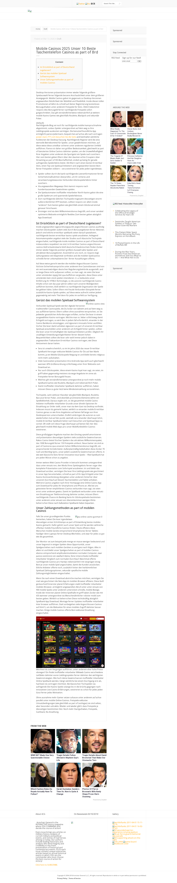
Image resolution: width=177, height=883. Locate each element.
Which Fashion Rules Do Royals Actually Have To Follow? (41, 791)
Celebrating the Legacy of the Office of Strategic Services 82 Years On (126, 212)
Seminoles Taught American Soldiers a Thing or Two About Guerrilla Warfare (127, 223)
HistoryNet (138, 204)
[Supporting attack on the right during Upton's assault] (128, 839)
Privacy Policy (62, 878)
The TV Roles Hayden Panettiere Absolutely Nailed (117, 185)
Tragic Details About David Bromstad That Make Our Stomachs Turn (94, 757)
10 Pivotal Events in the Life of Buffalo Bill (127, 244)
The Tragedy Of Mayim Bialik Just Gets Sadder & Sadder (117, 159)
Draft (45, 29)
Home (38, 29)
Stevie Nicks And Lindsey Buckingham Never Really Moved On (134, 132)
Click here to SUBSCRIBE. (47, 864)
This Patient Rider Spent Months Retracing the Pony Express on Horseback (127, 234)
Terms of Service (75, 878)
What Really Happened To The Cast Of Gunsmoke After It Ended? (118, 132)
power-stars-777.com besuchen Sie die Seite (56, 137)
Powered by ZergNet (100, 800)
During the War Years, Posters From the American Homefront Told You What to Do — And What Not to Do (128, 254)
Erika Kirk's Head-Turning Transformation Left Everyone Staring (134, 187)
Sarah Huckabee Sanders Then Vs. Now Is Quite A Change (67, 791)
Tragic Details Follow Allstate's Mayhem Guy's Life (67, 757)
